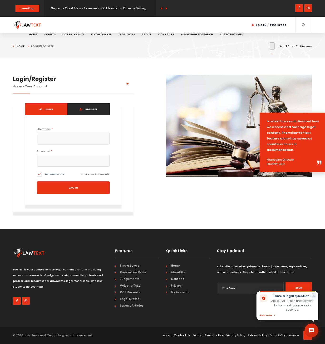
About (147, 34)
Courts (50, 34)
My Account (180, 292)
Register (91, 109)
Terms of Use (214, 335)
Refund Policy (257, 335)
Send (298, 288)
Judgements (129, 279)
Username (45, 129)
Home (33, 34)
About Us (178, 272)
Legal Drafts (129, 299)
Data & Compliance (284, 335)
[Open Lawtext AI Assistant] (311, 330)
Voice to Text (130, 286)
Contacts (166, 34)
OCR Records (130, 292)
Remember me (54, 174)
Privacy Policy (235, 335)
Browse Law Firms (133, 272)
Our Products (73, 34)
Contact (177, 279)
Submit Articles (131, 306)
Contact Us (182, 335)
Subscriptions (231, 34)
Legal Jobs (126, 34)
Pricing (176, 286)
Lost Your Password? (95, 174)
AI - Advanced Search (197, 34)
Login (48, 109)
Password (44, 151)
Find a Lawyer (101, 34)
